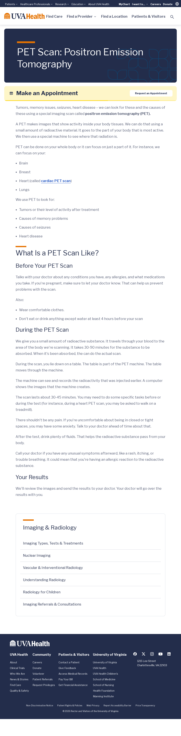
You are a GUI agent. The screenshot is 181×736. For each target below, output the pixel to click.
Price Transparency (145, 705)
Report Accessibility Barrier (117, 705)
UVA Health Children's (105, 673)
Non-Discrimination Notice (39, 705)
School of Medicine (104, 679)
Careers (155, 4)
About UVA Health (98, 4)
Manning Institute (103, 696)
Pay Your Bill (66, 679)
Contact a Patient (69, 662)
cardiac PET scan (56, 181)
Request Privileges (44, 684)
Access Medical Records (73, 673)
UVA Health (99, 668)
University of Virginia (105, 662)
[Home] (24, 16)
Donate (168, 4)
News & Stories (19, 679)
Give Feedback (67, 668)
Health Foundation (104, 690)
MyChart (124, 4)
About (13, 662)
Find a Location (114, 16)
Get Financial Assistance (73, 684)
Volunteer (38, 673)
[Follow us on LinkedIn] (169, 654)
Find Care (54, 16)
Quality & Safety (19, 690)
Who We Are (17, 673)
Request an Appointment (151, 93)
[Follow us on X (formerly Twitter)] (143, 654)
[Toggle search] (172, 16)
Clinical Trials (17, 668)
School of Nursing (103, 684)
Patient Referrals (43, 679)
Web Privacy (92, 705)
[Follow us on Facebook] (135, 654)
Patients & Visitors (148, 16)
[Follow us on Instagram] (152, 654)
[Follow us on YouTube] (160, 654)
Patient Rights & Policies (69, 705)
